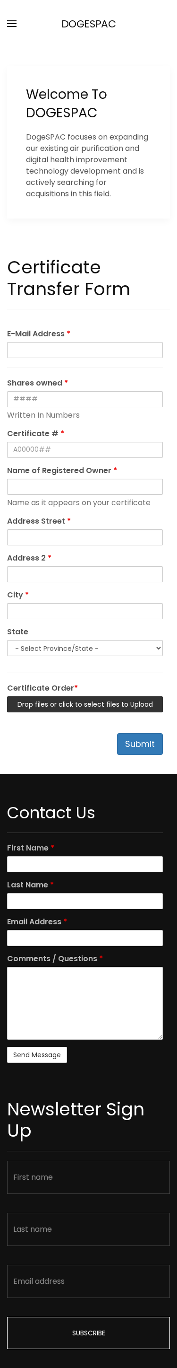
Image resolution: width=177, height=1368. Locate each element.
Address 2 (29, 557)
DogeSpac (88, 24)
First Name (30, 847)
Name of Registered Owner (62, 470)
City (18, 594)
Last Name (30, 884)
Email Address (37, 921)
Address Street (39, 521)
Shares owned (37, 382)
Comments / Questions (55, 958)
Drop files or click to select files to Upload (85, 704)
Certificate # (35, 433)
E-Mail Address (38, 333)
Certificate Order (42, 688)
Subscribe (88, 1333)
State (17, 631)
